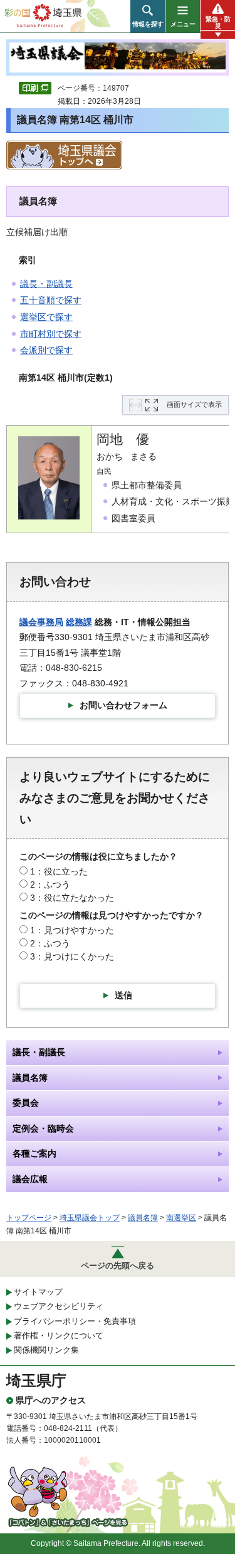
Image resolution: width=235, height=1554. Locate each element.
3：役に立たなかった (72, 898)
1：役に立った (59, 871)
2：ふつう (50, 885)
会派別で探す (46, 350)
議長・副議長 (46, 284)
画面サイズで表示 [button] (194, 404)
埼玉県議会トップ (90, 1217)
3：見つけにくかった (72, 956)
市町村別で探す (50, 334)
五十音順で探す (50, 300)
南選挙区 (181, 1217)
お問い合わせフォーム (123, 705)
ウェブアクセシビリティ (58, 1306)
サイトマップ (38, 1291)
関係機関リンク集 (46, 1350)
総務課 (79, 622)
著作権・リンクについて (58, 1335)
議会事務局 (41, 622)
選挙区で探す (46, 317)
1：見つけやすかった (72, 930)
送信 (123, 995)
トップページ (28, 1217)
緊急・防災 (218, 22)
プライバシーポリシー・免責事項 (75, 1321)
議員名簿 (143, 1217)
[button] (147, 16)
